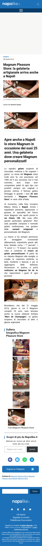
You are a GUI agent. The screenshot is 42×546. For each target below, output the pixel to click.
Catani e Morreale (27, 525)
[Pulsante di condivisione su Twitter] (17, 459)
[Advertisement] (21, 33)
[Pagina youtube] (30, 510)
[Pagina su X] (24, 510)
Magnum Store (23, 479)
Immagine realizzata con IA (12, 99)
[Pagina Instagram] (18, 510)
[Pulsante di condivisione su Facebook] (10, 459)
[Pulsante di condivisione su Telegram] (32, 459)
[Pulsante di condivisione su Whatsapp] (24, 459)
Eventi (6, 57)
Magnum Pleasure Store (19, 476)
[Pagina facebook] (12, 510)
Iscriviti (32, 449)
